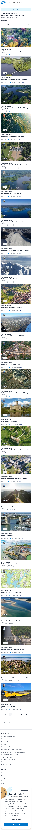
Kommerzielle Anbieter (7, 764)
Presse (3, 783)
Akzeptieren (16, 824)
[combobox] (20, 2)
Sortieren (4, 20)
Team (3, 778)
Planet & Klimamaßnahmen (9, 736)
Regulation (4, 744)
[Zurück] (5, 714)
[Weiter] (26, 714)
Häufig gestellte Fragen (8, 747)
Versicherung (5, 741)
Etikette (3, 762)
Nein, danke (24, 790)
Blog (2, 775)
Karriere (3, 781)
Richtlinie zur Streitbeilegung (9, 754)
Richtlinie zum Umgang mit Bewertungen (13, 749)
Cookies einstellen (16, 820)
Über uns (3, 773)
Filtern (17, 9)
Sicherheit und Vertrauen (8, 739)
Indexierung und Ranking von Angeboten (13, 752)
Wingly (3, 722)
